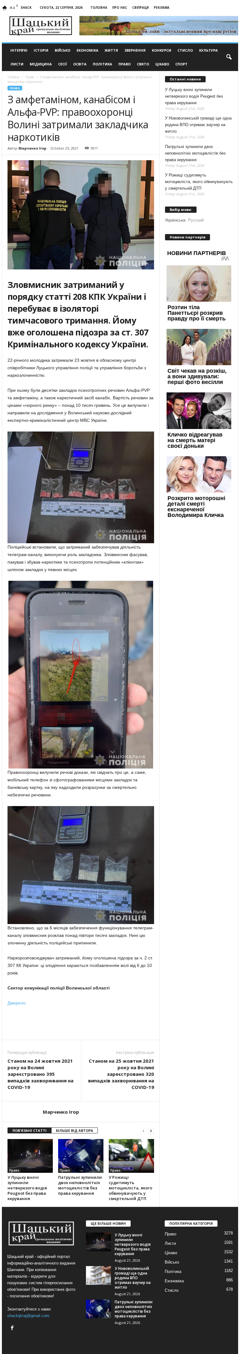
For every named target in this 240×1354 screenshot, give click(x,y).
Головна (99, 7)
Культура (208, 50)
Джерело (17, 1002)
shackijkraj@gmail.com (28, 1315)
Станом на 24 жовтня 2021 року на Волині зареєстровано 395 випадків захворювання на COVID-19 (40, 1074)
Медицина (41, 64)
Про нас (119, 7)
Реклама (161, 7)
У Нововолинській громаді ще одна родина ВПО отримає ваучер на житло (198, 125)
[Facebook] (13, 1328)
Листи (16, 64)
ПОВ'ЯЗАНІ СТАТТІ (29, 1130)
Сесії (62, 64)
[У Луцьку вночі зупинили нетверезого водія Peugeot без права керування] (30, 1156)
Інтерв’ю (19, 50)
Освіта (80, 64)
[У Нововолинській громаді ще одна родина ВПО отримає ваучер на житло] (98, 1275)
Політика (102, 64)
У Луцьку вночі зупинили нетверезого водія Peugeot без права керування (27, 1187)
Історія (41, 50)
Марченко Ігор (32, 148)
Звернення (135, 50)
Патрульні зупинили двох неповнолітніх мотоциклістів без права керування (80, 1185)
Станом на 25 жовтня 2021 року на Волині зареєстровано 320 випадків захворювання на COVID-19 (121, 1074)
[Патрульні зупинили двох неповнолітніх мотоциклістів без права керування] (80, 1156)
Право (124, 64)
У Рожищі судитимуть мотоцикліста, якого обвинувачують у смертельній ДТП (130, 1187)
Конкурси (161, 50)
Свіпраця (140, 7)
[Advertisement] (81, 1023)
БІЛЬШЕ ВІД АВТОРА (74, 1130)
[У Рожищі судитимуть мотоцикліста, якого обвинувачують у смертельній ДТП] (131, 1156)
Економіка (87, 50)
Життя (111, 50)
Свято (143, 64)
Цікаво (162, 64)
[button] (229, 57)
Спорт (181, 64)
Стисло (185, 50)
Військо (62, 50)
